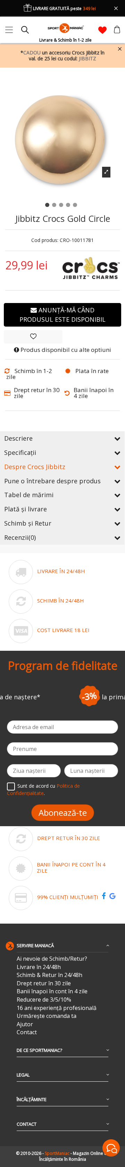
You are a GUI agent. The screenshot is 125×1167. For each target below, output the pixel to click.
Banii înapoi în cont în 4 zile (52, 991)
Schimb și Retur (27, 523)
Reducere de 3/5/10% (44, 1000)
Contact (27, 1032)
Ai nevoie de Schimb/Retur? (52, 959)
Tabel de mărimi (28, 495)
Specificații (20, 452)
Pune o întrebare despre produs (52, 481)
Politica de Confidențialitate (43, 789)
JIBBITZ (87, 58)
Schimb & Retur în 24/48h (49, 975)
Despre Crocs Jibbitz (34, 467)
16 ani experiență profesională (57, 1008)
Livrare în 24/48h (39, 967)
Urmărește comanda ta (46, 1016)
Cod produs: (44, 240)
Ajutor (25, 1024)
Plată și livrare (25, 509)
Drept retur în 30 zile (44, 983)
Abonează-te (63, 812)
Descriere (18, 438)
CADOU (32, 52)
